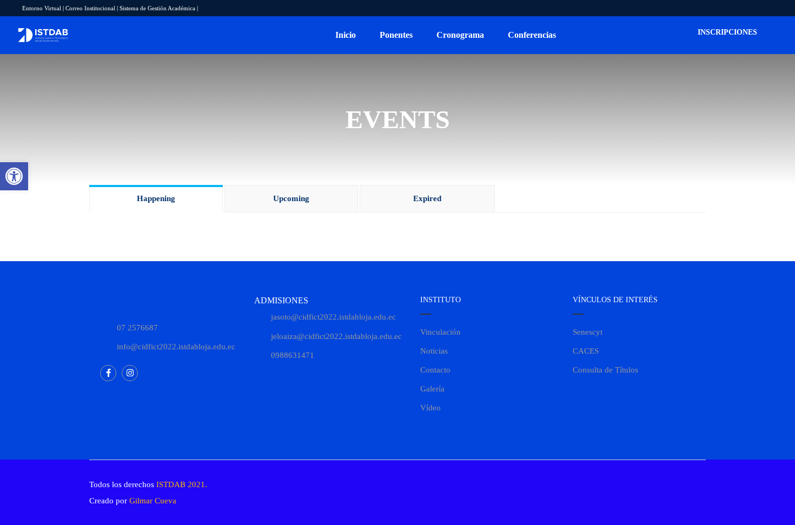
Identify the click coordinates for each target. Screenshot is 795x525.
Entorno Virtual (41, 8)
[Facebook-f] (108, 373)
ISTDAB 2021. (181, 484)
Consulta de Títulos (605, 369)
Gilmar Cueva (152, 500)
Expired (427, 198)
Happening (156, 198)
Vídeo (430, 407)
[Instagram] (130, 373)
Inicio (345, 34)
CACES (586, 351)
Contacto (435, 369)
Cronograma (460, 34)
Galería (432, 388)
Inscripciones (726, 32)
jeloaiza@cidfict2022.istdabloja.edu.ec (336, 336)
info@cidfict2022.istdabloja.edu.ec (176, 346)
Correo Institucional (90, 8)
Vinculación (440, 332)
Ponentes (396, 34)
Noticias (434, 351)
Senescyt (587, 332)
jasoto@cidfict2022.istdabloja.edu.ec (333, 317)
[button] (14, 176)
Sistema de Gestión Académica (157, 8)
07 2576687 (137, 327)
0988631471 (292, 355)
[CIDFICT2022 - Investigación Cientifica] (43, 35)
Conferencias (532, 34)
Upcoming (291, 198)
